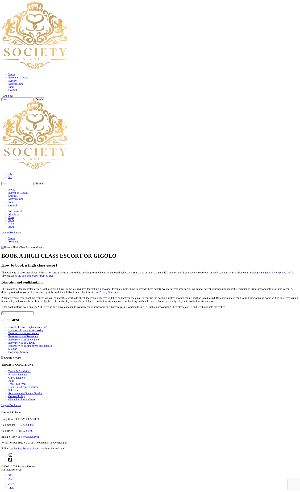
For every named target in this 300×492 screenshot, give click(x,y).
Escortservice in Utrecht (21, 342)
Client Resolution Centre (21, 399)
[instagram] (10, 456)
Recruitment (15, 211)
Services (13, 80)
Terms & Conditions (19, 371)
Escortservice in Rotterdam (23, 336)
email (265, 272)
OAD (11, 484)
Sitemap (12, 348)
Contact (12, 89)
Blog (11, 226)
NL (10, 177)
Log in (5, 232)
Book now (7, 95)
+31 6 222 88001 (24, 424)
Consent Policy (16, 396)
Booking (13, 241)
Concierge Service (18, 352)
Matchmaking (15, 83)
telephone (281, 272)
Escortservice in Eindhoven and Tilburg (30, 345)
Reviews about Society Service (25, 393)
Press (11, 217)
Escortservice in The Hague (23, 339)
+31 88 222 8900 (23, 430)
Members (13, 214)
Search (39, 99)
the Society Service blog (23, 448)
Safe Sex (13, 390)
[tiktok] (10, 460)
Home (11, 74)
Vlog (11, 223)
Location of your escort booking (26, 330)
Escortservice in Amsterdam (23, 333)
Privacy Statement (109, 292)
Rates (11, 86)
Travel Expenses (17, 383)
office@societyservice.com (24, 436)
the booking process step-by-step (35, 275)
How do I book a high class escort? (27, 327)
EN (10, 174)
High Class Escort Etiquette (23, 386)
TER (11, 487)
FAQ (11, 220)
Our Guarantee (16, 377)
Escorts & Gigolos (18, 77)
